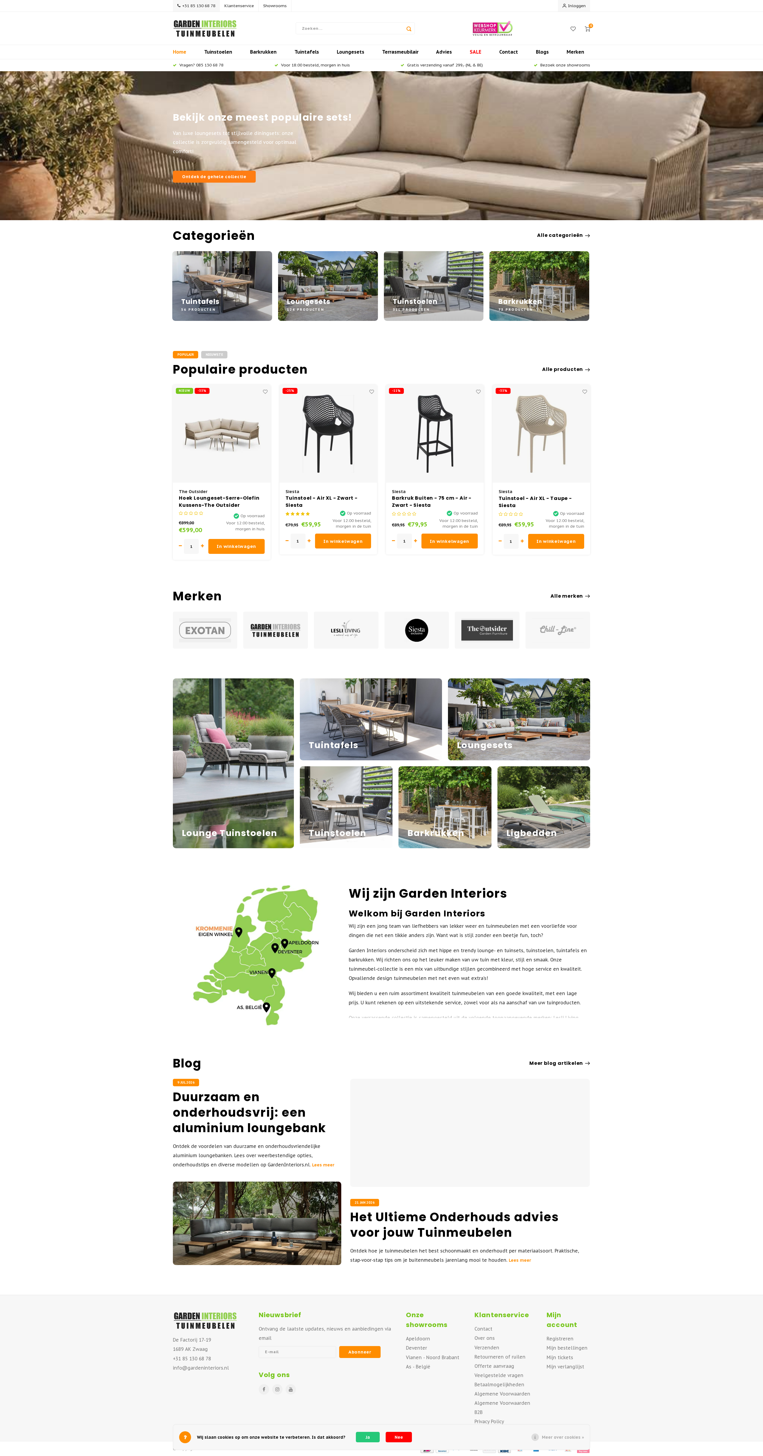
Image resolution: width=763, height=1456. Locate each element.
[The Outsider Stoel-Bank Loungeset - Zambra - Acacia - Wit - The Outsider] (541, 434)
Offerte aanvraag (494, 1366)
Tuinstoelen (218, 52)
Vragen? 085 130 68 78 (201, 65)
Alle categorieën (560, 235)
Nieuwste (214, 354)
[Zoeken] (409, 28)
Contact (508, 52)
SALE (475, 52)
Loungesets (350, 52)
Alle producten (562, 369)
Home (179, 52)
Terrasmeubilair (400, 52)
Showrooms (275, 5)
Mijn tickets (560, 1357)
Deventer (416, 1348)
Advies (444, 52)
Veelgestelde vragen (498, 1375)
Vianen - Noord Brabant (432, 1357)
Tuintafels (306, 52)
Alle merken (566, 596)
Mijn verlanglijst (565, 1367)
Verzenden (486, 1348)
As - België (418, 1367)
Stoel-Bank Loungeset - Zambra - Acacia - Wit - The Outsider (537, 502)
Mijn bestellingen (567, 1348)
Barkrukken (263, 52)
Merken (575, 52)
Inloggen (577, 5)
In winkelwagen (236, 541)
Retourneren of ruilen (499, 1357)
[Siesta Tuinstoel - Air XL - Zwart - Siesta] (222, 434)
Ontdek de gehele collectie (214, 176)
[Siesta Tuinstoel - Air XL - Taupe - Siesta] (435, 434)
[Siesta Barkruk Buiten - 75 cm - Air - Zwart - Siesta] (328, 434)
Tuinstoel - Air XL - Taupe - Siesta (428, 502)
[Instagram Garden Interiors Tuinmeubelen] (277, 1389)
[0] (587, 28)
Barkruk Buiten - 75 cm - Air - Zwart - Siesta (325, 502)
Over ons (484, 1338)
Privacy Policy (489, 1421)
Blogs (542, 52)
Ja (368, 1437)
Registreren (560, 1339)
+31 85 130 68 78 (198, 5)
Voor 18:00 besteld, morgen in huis (315, 65)
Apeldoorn (418, 1339)
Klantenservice (239, 5)
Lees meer (323, 1165)
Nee (399, 1437)
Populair (185, 354)
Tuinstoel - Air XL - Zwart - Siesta (215, 502)
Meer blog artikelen (556, 1063)
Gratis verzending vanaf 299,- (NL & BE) (445, 65)
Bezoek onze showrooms (565, 65)
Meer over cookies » (563, 1437)
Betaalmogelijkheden (499, 1384)
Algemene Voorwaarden (502, 1394)
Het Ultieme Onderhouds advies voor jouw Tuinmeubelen (454, 1224)
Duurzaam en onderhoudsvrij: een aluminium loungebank (249, 1112)
